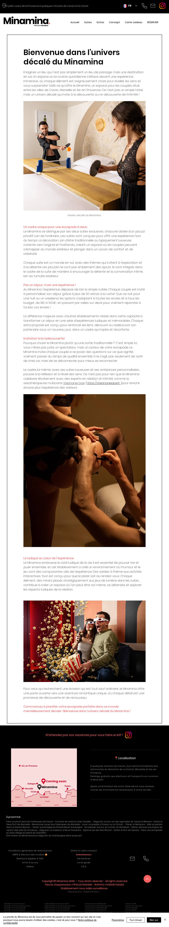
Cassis (71, 6)
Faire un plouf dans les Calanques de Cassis (29, 821)
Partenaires (83, 858)
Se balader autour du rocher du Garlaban (106, 827)
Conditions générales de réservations (30, 850)
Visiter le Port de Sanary (126, 830)
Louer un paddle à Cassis (95, 824)
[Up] (147, 879)
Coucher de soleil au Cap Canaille (73, 821)
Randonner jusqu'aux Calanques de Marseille (56, 824)
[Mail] (153, 5)
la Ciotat (83, 6)
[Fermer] (165, 919)
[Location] (4, 5)
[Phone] (144, 5)
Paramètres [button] (118, 920)
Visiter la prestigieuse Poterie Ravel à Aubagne (57, 827)
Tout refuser (135, 920)
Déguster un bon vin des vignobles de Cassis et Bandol (122, 821)
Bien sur (154, 920)
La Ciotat (128, 769)
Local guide (83, 862)
